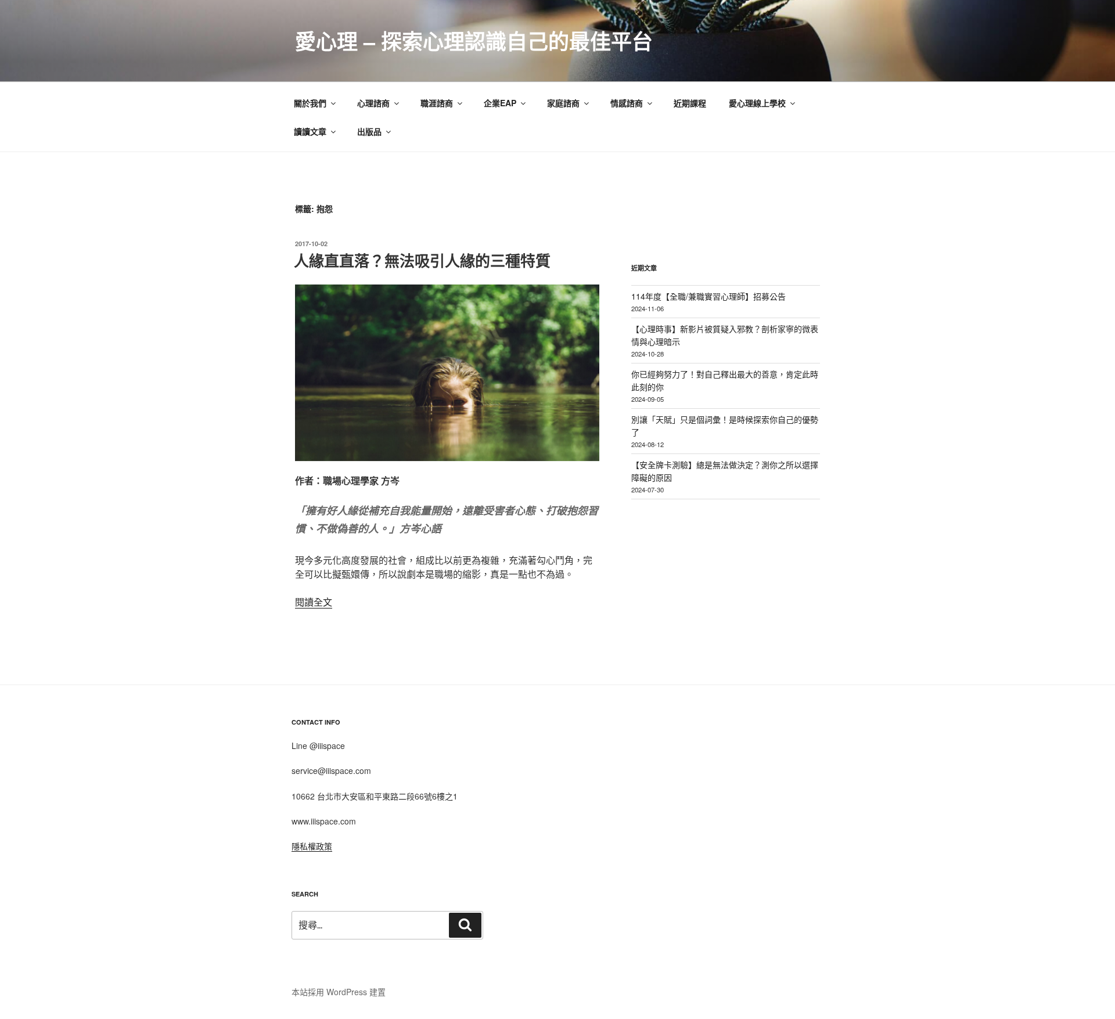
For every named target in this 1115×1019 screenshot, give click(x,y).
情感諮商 (626, 103)
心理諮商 (373, 103)
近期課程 (690, 103)
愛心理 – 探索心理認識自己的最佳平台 (474, 41)
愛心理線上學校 (757, 103)
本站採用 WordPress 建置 (339, 992)
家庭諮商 (563, 103)
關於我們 (310, 103)
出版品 (369, 131)
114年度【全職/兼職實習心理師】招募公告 (708, 296)
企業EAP (500, 103)
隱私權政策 (312, 846)
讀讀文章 (310, 131)
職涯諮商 (436, 103)
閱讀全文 (313, 601)
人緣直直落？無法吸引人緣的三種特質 (422, 260)
